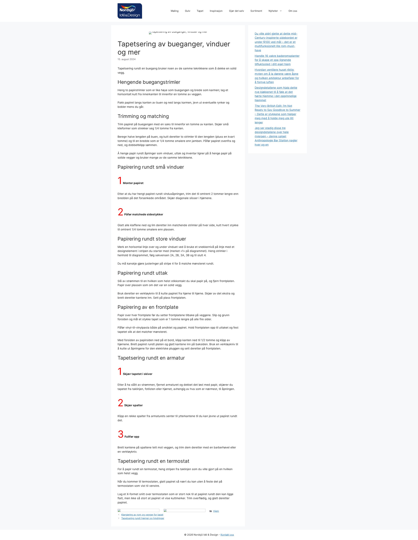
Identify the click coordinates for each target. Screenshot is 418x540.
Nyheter (273, 10)
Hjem (216, 511)
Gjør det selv (236, 10)
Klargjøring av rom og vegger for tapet (142, 514)
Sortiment (256, 10)
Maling (174, 10)
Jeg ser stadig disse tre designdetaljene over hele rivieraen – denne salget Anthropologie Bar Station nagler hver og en (276, 136)
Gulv (187, 10)
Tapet (200, 10)
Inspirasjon (216, 10)
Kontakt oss (227, 534)
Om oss (293, 10)
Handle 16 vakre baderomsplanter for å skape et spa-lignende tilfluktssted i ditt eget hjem (277, 60)
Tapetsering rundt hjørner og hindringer (142, 518)
